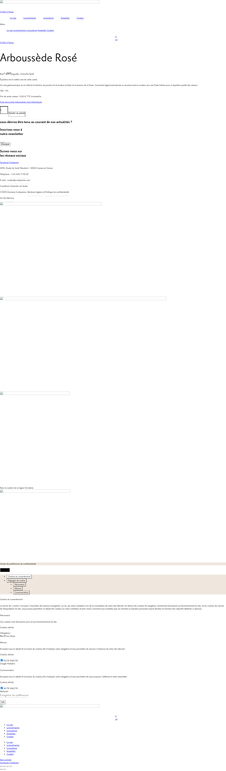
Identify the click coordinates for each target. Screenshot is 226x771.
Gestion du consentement (19, 576)
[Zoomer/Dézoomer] (1, 766)
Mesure (18, 588)
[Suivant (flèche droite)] (4, 769)
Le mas (10, 30)
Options (4, 570)
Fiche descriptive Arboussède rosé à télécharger (21, 102)
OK (2, 702)
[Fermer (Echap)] (10, 766)
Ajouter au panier (17, 113)
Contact (50, 30)
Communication (21, 592)
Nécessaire (19, 584)
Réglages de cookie (16, 580)
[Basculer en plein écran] (4, 766)
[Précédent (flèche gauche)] (1, 769)
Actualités (42, 30)
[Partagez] (7, 766)
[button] (113, 24)
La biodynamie (19, 30)
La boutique (32, 30)
